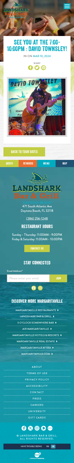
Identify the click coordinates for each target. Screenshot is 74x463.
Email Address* (15, 271)
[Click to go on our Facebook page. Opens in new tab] (24, 428)
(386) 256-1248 (37, 218)
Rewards (28, 163)
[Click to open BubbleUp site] (37, 456)
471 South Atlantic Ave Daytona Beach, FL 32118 (37, 208)
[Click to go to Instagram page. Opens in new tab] (40, 288)
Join (58, 278)
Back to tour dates (24, 152)
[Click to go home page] (16, 10)
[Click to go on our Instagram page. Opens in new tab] (37, 428)
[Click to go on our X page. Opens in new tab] (30, 428)
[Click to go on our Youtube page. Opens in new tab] (43, 428)
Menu (46, 163)
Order (9, 163)
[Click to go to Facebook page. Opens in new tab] (33, 288)
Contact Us (37, 248)
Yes (47, 446)
